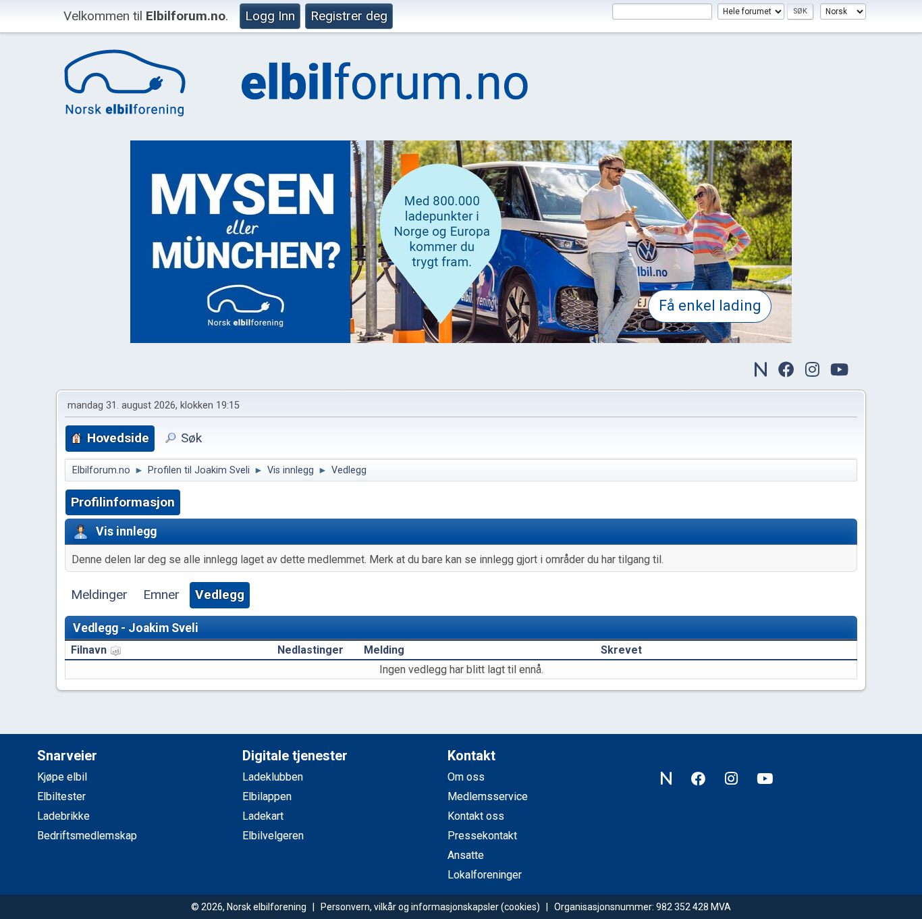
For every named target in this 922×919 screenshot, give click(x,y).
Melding (384, 650)
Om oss (466, 776)
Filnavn (90, 650)
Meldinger (99, 594)
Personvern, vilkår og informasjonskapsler (410, 906)
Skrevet (621, 650)
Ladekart (262, 816)
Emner (161, 594)
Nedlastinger (310, 650)
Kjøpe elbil (62, 776)
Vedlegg (219, 594)
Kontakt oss (476, 816)
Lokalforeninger (485, 874)
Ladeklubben (272, 776)
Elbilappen (267, 796)
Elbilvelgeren (273, 835)
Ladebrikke (63, 816)
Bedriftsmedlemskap (87, 835)
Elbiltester (61, 796)
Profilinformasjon (123, 502)
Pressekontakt (482, 835)
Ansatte (466, 855)
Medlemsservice (488, 796)
